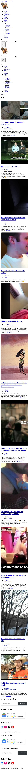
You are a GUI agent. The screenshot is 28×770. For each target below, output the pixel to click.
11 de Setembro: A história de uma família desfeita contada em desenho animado (14, 385)
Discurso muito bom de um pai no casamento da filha (13, 576)
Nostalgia (7, 33)
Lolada (7, 127)
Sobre (5, 35)
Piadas (5, 20)
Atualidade (6, 391)
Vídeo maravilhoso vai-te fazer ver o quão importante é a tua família (14, 449)
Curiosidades (7, 14)
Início (5, 11)
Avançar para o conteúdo (6, 1)
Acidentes (7, 23)
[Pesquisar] (1, 39)
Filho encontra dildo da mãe (11, 321)
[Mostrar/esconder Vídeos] (18, 76)
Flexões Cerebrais (8, 128)
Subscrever (23, 703)
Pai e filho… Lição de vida (11, 166)
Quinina (7, 644)
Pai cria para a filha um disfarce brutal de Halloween (13, 219)
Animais (6, 13)
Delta (6, 169)
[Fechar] (3, 44)
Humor (5, 15)
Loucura (7, 30)
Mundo (7, 31)
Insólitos (7, 29)
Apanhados (7, 25)
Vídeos (13, 325)
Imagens (6, 18)
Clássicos (7, 26)
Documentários (8, 27)
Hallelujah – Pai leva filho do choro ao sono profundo (12, 513)
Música (5, 17)
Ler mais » (13, 135)
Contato (6, 37)
